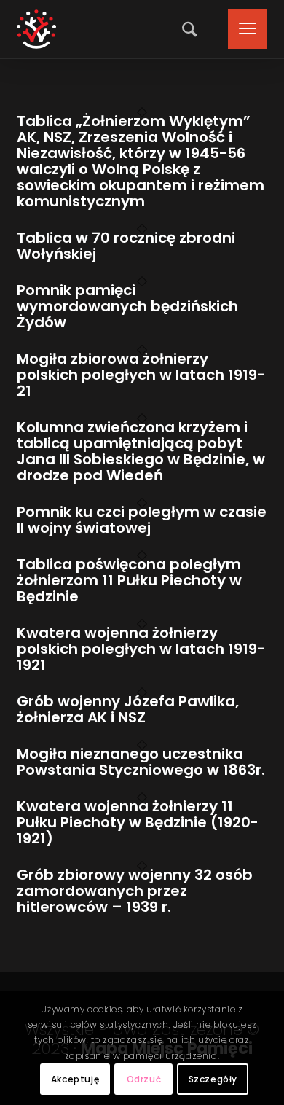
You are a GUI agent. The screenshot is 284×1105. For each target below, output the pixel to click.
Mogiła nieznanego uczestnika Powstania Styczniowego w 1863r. (141, 761)
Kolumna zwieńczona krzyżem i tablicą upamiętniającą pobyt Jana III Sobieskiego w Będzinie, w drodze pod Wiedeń (141, 451)
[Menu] (240, 29)
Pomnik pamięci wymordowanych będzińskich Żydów (127, 306)
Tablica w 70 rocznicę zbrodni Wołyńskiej (126, 245)
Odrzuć (144, 1079)
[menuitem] (185, 29)
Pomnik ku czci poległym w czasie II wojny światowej (142, 519)
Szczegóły (213, 1079)
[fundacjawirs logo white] (36, 29)
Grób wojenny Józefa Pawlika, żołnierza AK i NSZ (128, 709)
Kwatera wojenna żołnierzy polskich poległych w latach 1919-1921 (141, 648)
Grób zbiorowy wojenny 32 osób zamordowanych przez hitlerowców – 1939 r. (135, 890)
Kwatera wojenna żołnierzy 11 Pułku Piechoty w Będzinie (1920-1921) (138, 822)
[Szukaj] (185, 29)
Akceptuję (75, 1079)
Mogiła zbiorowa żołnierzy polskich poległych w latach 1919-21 (141, 374)
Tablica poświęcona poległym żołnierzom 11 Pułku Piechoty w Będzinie (129, 580)
